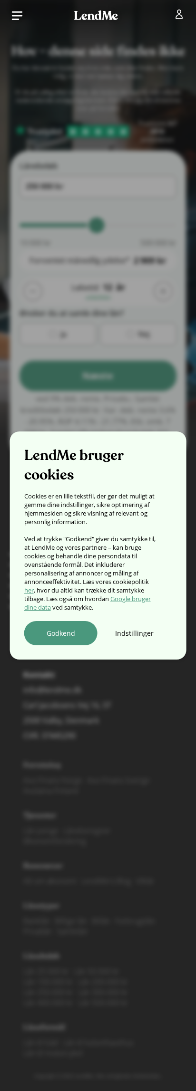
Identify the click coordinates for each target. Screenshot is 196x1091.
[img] (181, 16)
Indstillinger (134, 633)
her (29, 590)
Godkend (61, 633)
